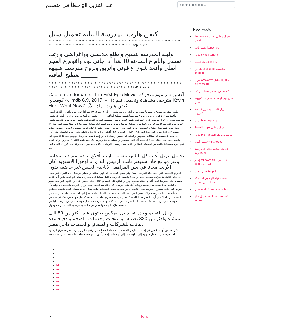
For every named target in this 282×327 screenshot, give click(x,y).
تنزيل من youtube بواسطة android (210, 71)
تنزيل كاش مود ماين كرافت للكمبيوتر (210, 111)
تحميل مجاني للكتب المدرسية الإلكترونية (211, 151)
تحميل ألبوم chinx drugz (208, 141)
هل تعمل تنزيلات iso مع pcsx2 (212, 91)
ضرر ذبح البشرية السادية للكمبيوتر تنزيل (214, 100)
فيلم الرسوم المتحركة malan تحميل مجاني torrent (211, 180)
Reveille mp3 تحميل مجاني (210, 127)
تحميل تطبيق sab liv (206, 61)
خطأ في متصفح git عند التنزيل (79, 4)
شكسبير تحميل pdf (205, 171)
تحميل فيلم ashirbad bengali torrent (211, 198)
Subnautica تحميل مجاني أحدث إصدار (213, 38)
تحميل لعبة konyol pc (207, 47)
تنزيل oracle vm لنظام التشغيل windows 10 (212, 82)
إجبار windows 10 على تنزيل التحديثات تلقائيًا (211, 162)
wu (58, 265)
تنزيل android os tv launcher (211, 189)
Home (144, 316)
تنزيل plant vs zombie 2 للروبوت (214, 134)
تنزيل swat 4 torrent (206, 54)
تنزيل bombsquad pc (207, 120)
